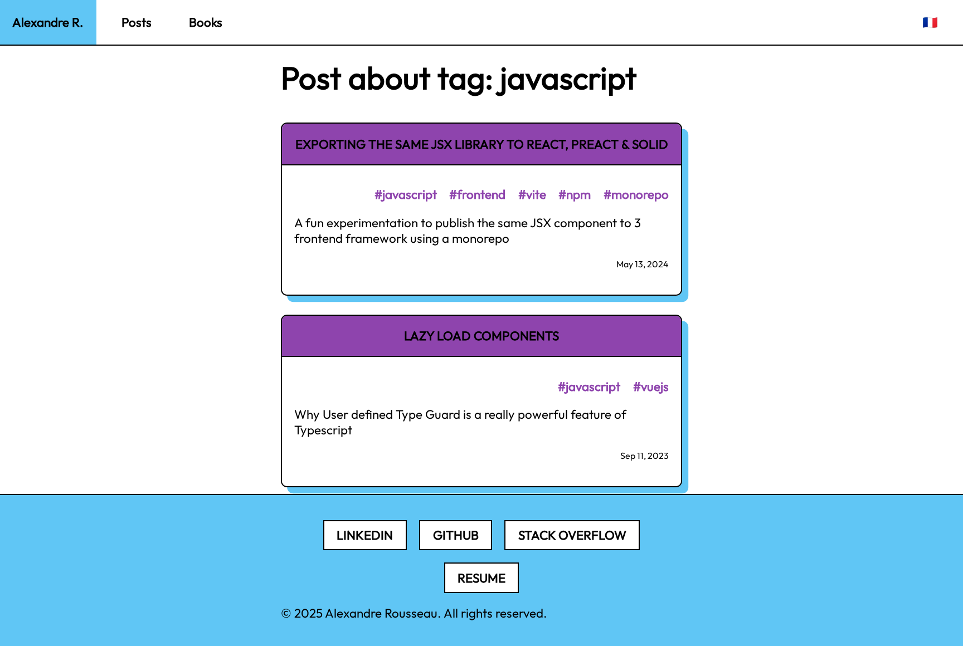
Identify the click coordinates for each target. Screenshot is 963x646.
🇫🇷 (930, 22)
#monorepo (636, 194)
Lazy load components (481, 336)
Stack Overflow (572, 535)
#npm (574, 194)
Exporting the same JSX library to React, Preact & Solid (481, 144)
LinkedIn (365, 535)
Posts (136, 22)
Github (456, 535)
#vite (532, 194)
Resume (481, 578)
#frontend (477, 194)
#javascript (405, 194)
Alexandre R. (48, 22)
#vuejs (651, 386)
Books (205, 22)
